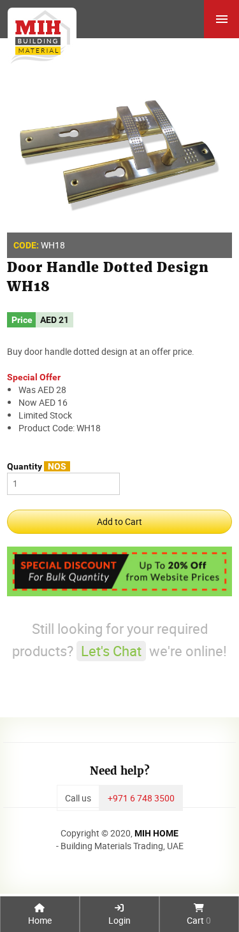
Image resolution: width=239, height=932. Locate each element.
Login (119, 920)
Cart (199, 920)
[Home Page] (38, 32)
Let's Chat (111, 651)
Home (40, 920)
